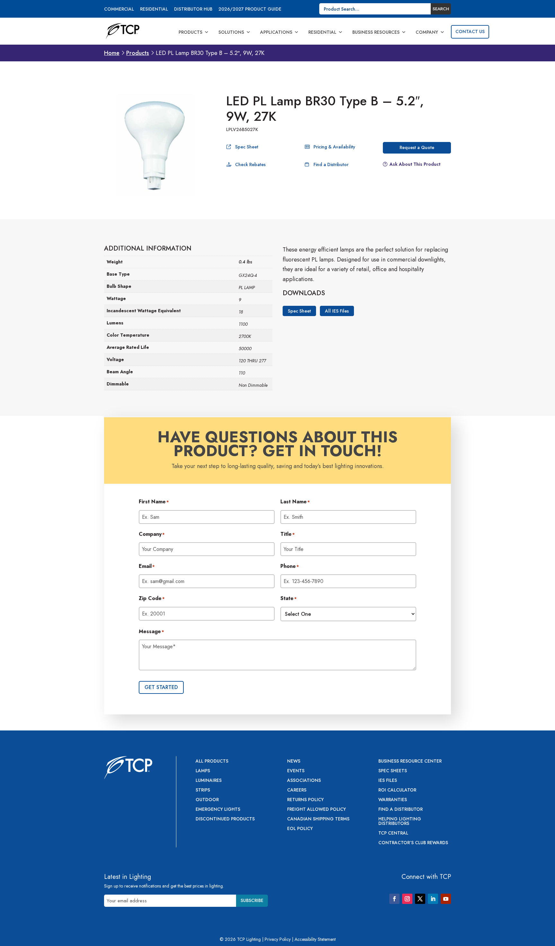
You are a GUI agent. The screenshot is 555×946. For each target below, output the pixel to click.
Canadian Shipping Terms (318, 819)
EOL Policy (300, 829)
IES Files (387, 780)
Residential (154, 9)
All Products (212, 761)
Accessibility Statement (315, 939)
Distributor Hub (193, 9)
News (293, 761)
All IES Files (337, 311)
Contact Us (470, 31)
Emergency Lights (218, 809)
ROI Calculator (397, 790)
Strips (203, 790)
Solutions (231, 32)
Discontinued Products (225, 819)
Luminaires (209, 780)
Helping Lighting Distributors (399, 822)
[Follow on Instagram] (407, 899)
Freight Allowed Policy (316, 809)
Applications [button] (276, 32)
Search (441, 9)
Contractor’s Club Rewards (413, 843)
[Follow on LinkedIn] (433, 899)
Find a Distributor (330, 164)
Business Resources (376, 32)
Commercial (119, 9)
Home (111, 53)
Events (295, 771)
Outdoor (207, 800)
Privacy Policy (278, 939)
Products (190, 32)
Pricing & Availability (334, 147)
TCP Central (393, 833)
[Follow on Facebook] (394, 899)
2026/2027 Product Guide (249, 9)
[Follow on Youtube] (446, 899)
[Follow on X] (420, 899)
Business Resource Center (410, 761)
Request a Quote (417, 147)
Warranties (392, 800)
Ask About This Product (415, 164)
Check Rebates (250, 164)
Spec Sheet (246, 147)
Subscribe (252, 900)
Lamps (203, 771)
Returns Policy (305, 800)
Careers (296, 790)
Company (427, 32)
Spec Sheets (392, 771)
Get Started (161, 687)
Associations (304, 780)
